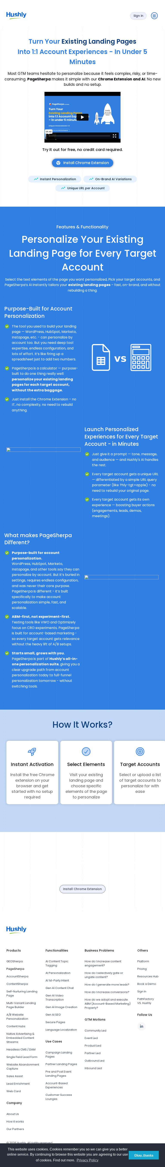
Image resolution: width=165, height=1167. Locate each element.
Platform (143, 961)
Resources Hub (148, 976)
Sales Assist (14, 1076)
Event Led (91, 1038)
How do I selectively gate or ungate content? (104, 975)
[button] (154, 15)
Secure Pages (55, 1022)
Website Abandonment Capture (22, 1066)
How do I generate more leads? (107, 984)
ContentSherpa (17, 984)
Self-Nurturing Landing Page (21, 993)
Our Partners (15, 1129)
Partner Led (93, 1053)
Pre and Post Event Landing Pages (58, 1074)
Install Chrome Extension (82, 889)
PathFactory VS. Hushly (145, 1001)
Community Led (95, 1031)
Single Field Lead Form (21, 1057)
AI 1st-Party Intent (57, 980)
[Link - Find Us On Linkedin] (141, 1026)
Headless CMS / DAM (20, 1049)
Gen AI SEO (53, 1015)
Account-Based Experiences (57, 1085)
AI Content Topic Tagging (57, 963)
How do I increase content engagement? (103, 963)
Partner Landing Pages (61, 1064)
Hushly (21, 1143)
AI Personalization (58, 973)
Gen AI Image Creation (61, 1007)
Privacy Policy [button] (87, 1160)
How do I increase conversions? (107, 992)
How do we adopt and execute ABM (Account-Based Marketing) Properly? (108, 1004)
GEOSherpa (14, 961)
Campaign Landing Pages (59, 1054)
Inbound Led (93, 1068)
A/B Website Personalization (17, 1017)
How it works (15, 1121)
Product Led (93, 1046)
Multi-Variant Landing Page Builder (21, 1005)
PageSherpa (15, 969)
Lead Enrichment (18, 1084)
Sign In (141, 991)
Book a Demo (146, 984)
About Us (12, 1114)
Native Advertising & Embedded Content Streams (20, 1038)
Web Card (13, 1091)
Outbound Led (94, 1061)
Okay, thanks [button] (143, 1155)
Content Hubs (15, 1026)
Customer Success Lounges (59, 1097)
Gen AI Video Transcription (55, 997)
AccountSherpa (17, 976)
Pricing (142, 969)
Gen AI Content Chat (60, 988)
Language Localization (61, 1030)
